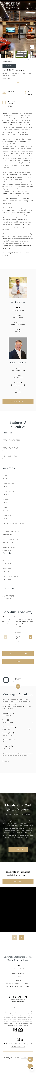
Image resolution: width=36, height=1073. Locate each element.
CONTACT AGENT (18, 401)
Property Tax (7, 733)
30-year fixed (7, 722)
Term (4, 720)
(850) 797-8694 (18, 317)
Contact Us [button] (18, 849)
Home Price (6, 713)
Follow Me (18, 881)
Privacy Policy (27, 1057)
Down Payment (8, 727)
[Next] (30, 637)
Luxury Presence (18, 1046)
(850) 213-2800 (18, 976)
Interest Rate (7, 739)
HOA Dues (6, 746)
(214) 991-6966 (18, 378)
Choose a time (8, 648)
